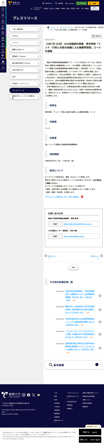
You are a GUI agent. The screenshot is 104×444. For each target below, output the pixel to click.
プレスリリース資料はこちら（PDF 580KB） (62, 196)
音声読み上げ (49, 3)
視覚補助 (60, 3)
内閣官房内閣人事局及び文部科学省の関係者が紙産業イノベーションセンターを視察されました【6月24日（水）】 (80, 346)
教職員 (87, 8)
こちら (38, 434)
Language (71, 3)
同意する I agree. (90, 432)
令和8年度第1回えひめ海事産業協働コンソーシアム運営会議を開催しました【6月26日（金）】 (80, 321)
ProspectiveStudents (38, 8)
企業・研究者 (71, 8)
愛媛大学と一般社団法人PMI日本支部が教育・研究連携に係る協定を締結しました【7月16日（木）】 (80, 309)
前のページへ (52, 257)
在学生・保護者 (54, 8)
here (73, 437)
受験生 (46, 8)
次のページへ (95, 257)
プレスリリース (65, 27)
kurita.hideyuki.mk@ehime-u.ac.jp (77, 224)
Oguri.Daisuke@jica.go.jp (74, 236)
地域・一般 (79, 8)
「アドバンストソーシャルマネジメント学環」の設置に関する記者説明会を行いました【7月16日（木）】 (80, 334)
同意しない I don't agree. (90, 439)
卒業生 (63, 8)
